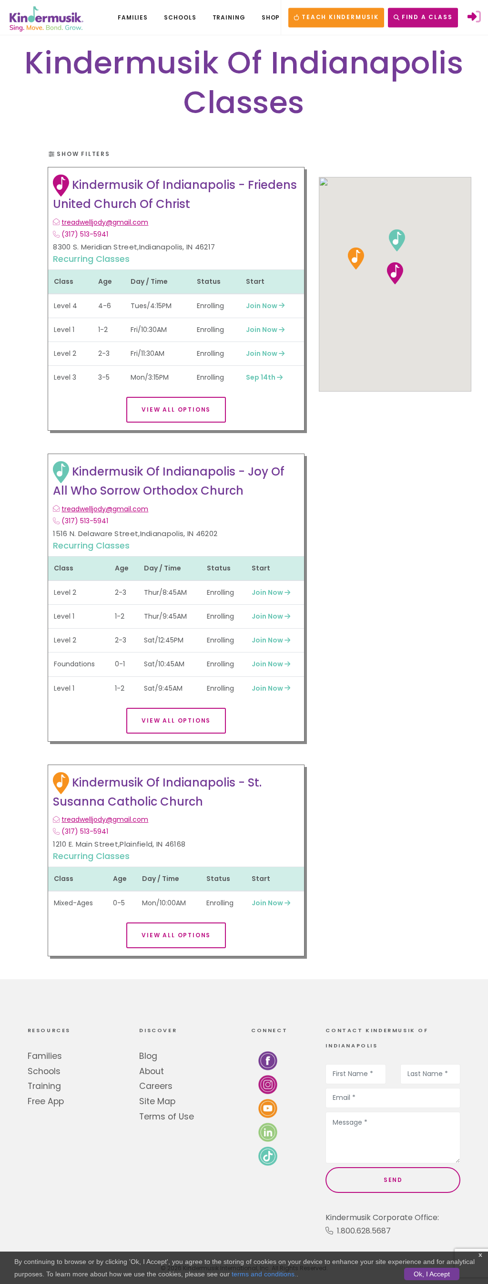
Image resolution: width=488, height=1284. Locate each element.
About (151, 1071)
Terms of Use (166, 1116)
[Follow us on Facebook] (268, 1060)
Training (44, 1086)
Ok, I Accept (432, 1274)
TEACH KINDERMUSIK (338, 17)
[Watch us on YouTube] (268, 1107)
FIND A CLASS (425, 17)
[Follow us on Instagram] (268, 1083)
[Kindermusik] (46, 17)
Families (45, 1056)
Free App (46, 1101)
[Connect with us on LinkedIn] (268, 1131)
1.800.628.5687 (362, 1230)
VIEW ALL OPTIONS (176, 409)
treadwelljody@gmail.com (104, 222)
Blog (148, 1056)
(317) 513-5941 (84, 234)
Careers (156, 1086)
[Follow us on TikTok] (268, 1155)
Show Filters (82, 154)
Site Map (157, 1101)
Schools (44, 1071)
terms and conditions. (264, 1274)
